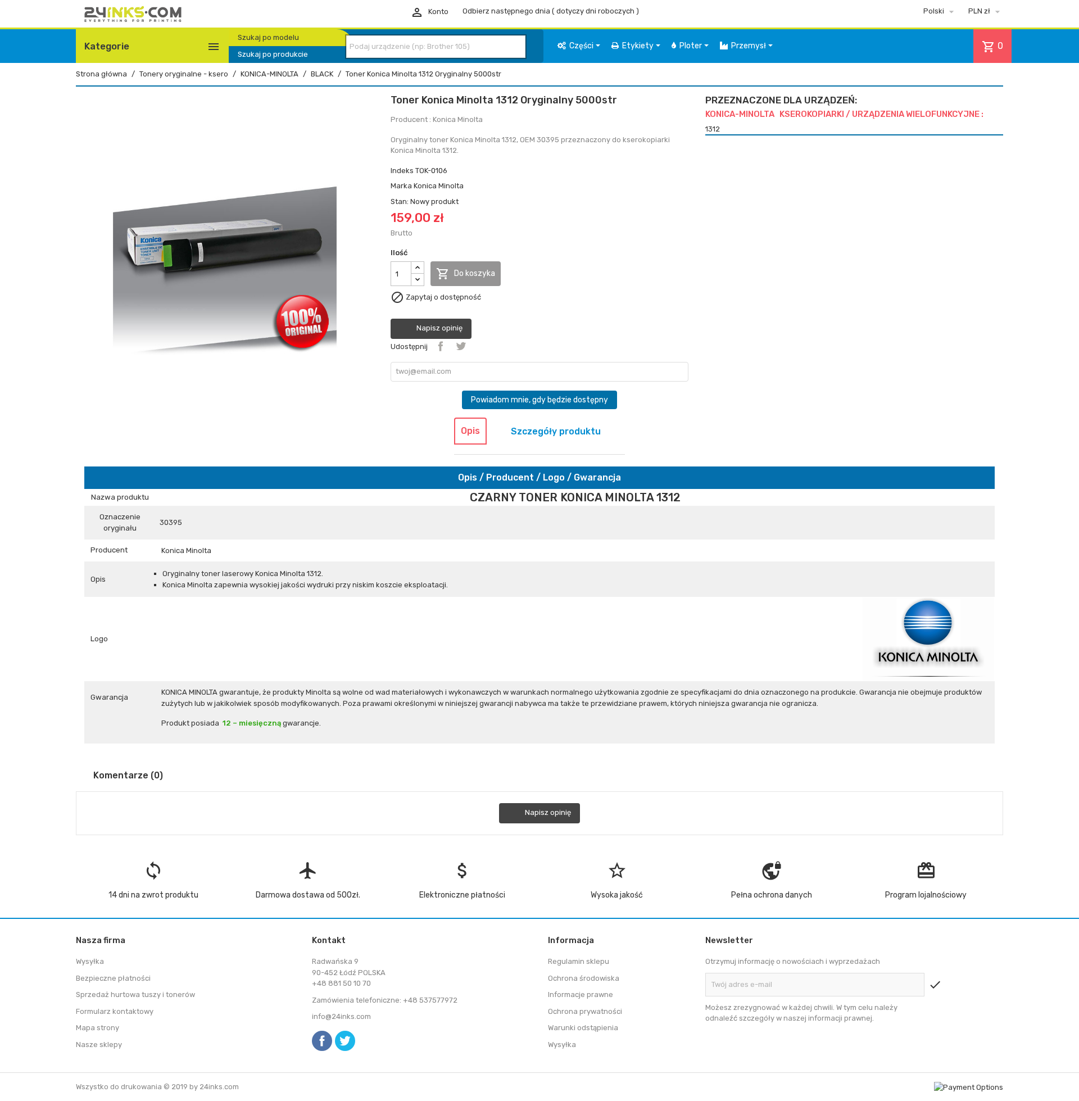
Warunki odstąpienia (583, 1027)
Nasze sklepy (99, 1044)
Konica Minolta (439, 186)
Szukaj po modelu (268, 37)
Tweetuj (461, 346)
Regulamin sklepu (578, 961)
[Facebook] (322, 1041)
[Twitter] (345, 1041)
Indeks (402, 170)
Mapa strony (97, 1027)
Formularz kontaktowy (114, 1011)
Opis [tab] (470, 430)
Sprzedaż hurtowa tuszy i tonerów (135, 994)
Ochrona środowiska (583, 978)
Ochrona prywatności (585, 1011)
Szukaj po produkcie (273, 54)
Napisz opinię (439, 328)
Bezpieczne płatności (113, 978)
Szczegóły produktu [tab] (556, 431)
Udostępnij (440, 346)
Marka (401, 186)
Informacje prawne (580, 994)
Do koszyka (465, 273)
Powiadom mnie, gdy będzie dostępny (539, 400)
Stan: (400, 201)
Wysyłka (90, 961)
